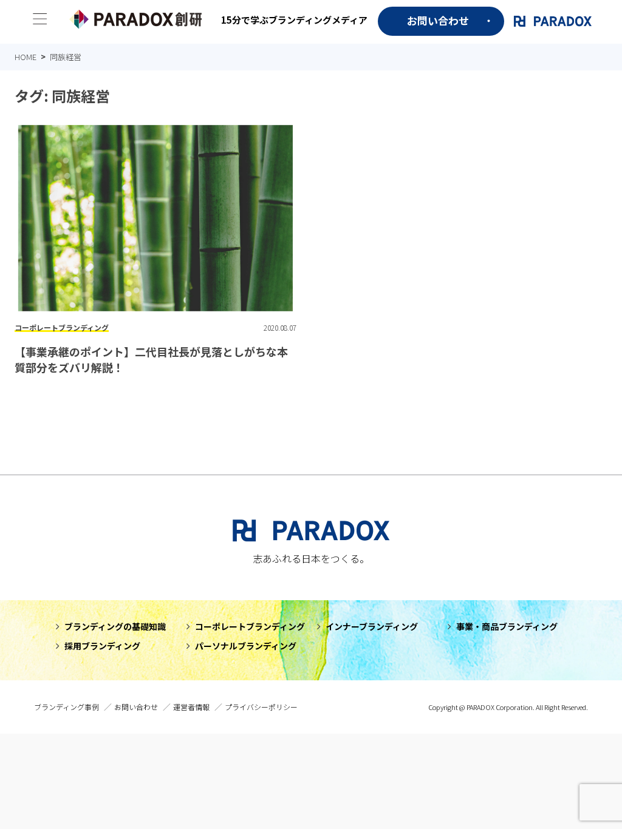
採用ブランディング (102, 646)
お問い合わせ (438, 20)
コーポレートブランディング (250, 626)
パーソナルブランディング (245, 646)
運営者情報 (191, 707)
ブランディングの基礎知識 (115, 626)
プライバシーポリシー (261, 707)
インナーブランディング (372, 626)
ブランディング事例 (66, 707)
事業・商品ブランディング (507, 626)
